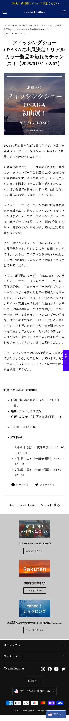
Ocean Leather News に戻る (38, 505)
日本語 (32, 681)
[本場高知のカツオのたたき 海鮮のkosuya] (34, 608)
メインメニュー (14, 645)
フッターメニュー (15, 656)
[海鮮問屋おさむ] (34, 569)
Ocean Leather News (22, 25)
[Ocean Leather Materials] (34, 529)
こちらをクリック (34, 550)
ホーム (7, 25)
